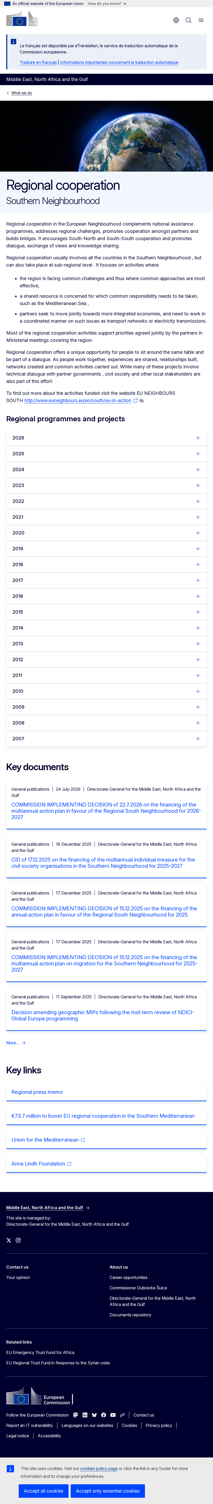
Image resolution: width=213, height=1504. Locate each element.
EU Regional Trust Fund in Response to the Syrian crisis (58, 1362)
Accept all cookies (43, 1491)
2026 (18, 438)
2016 (17, 596)
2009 (18, 707)
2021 (17, 517)
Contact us (144, 1415)
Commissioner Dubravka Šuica (138, 1287)
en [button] (176, 20)
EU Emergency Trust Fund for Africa (40, 1352)
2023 (18, 485)
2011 (17, 675)
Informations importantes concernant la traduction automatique (119, 62)
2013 (17, 643)
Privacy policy (159, 1425)
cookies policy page (99, 1468)
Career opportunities (129, 1277)
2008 (18, 723)
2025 (18, 453)
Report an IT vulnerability (29, 1425)
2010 (17, 691)
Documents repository (130, 1314)
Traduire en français (38, 62)
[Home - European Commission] (22, 18)
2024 (18, 469)
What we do (21, 93)
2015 (17, 612)
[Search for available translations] (141, 400)
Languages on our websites (87, 1425)
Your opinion (18, 1277)
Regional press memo (37, 1092)
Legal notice (17, 1435)
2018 (17, 564)
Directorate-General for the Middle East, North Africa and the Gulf (153, 1301)
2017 (17, 580)
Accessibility (49, 1435)
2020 (18, 533)
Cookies (129, 1425)
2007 (18, 738)
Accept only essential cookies (108, 1491)
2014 (17, 628)
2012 (17, 659)
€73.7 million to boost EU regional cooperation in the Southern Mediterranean (103, 1116)
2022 (18, 501)
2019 (17, 548)
